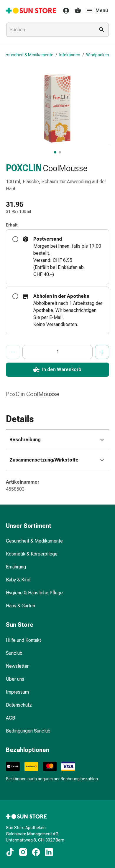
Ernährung (16, 567)
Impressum (17, 692)
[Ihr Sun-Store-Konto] (64, 10)
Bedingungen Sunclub (28, 731)
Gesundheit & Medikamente (27, 54)
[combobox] (49, 30)
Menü (102, 10)
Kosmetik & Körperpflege (32, 554)
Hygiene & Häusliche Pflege (34, 593)
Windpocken (97, 54)
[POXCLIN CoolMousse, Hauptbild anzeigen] (55, 152)
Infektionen (69, 54)
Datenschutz (19, 705)
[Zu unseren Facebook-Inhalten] (36, 852)
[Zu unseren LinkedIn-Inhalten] (49, 852)
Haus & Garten (20, 606)
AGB (10, 718)
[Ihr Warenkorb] (78, 10)
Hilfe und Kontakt (23, 640)
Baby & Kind (18, 580)
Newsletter (17, 666)
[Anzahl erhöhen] (102, 352)
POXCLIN (24, 168)
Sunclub (14, 653)
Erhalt (12, 225)
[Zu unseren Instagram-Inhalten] (23, 852)
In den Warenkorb (61, 369)
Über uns (15, 679)
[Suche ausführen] (102, 30)
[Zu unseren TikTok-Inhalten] (10, 852)
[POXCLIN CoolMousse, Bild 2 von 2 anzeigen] (60, 152)
